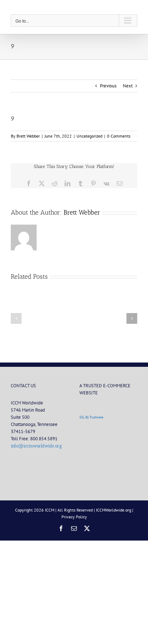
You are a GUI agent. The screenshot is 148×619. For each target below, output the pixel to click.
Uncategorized (89, 136)
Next (128, 86)
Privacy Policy (74, 516)
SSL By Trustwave (91, 417)
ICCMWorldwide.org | (114, 510)
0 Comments (118, 136)
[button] (16, 318)
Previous (108, 86)
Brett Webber (28, 136)
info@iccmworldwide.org (36, 445)
